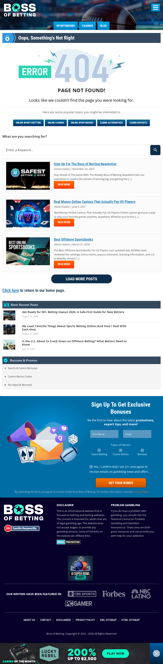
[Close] (156, 653)
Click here (10, 290)
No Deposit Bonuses (20, 385)
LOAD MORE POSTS (81, 278)
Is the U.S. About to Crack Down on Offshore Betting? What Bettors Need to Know (74, 342)
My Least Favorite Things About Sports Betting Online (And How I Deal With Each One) (74, 327)
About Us (29, 620)
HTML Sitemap (130, 620)
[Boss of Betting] (20, 15)
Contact (45, 620)
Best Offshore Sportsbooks (73, 239)
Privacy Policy (140, 491)
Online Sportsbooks (82, 122)
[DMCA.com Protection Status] (69, 543)
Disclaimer (63, 620)
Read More (64, 184)
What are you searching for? (24, 136)
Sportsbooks (65, 26)
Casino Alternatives (111, 122)
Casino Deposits (138, 122)
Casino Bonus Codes (20, 376)
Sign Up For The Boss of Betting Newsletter (85, 164)
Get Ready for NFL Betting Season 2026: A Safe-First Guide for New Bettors (73, 312)
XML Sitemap (108, 620)
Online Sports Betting (28, 122)
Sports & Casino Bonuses (22, 368)
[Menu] (155, 8)
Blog (103, 26)
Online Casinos (56, 122)
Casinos (87, 26)
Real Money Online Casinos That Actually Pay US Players (94, 202)
